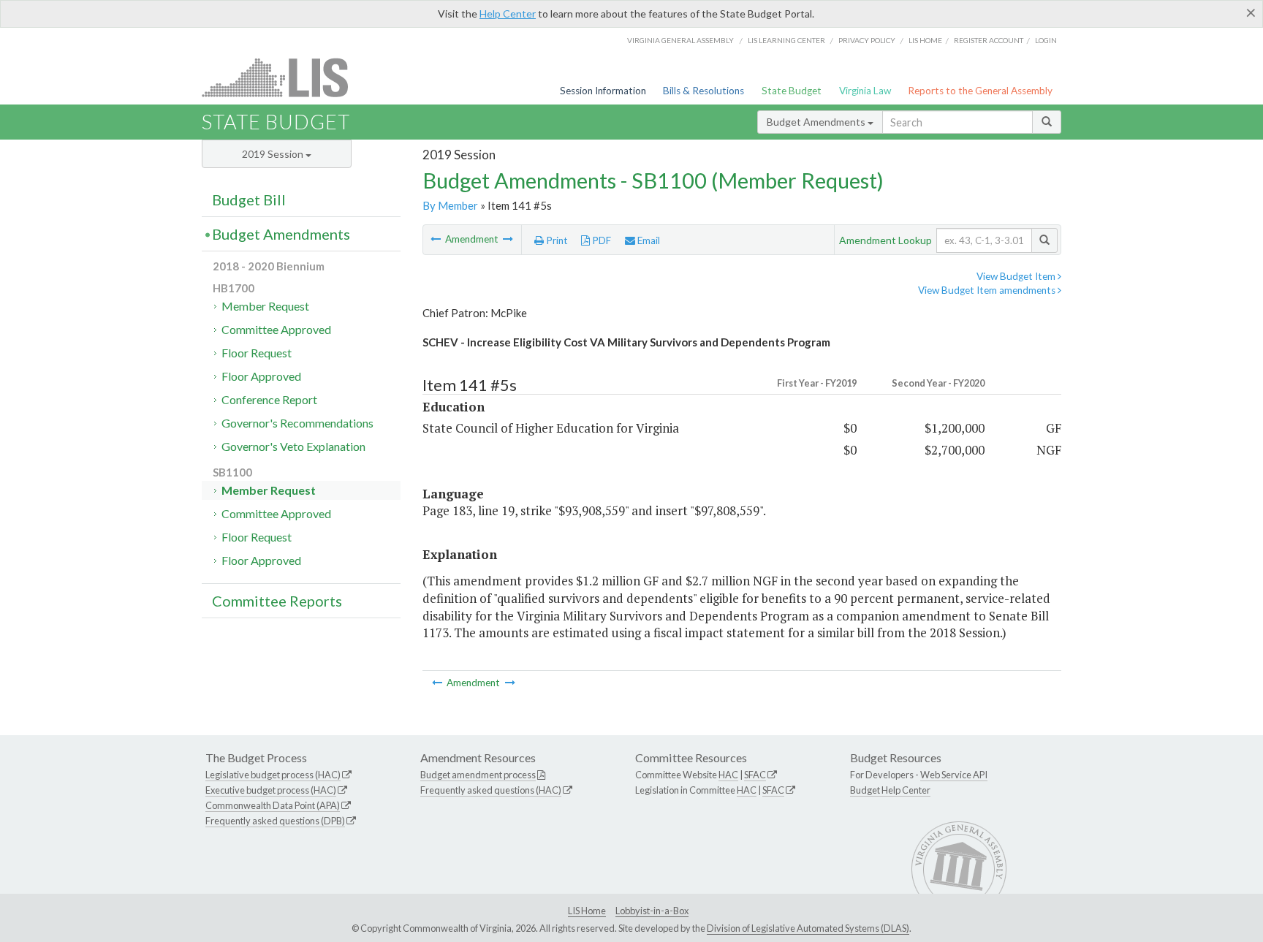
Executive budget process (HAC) (270, 790)
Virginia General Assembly (680, 40)
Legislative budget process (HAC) (273, 774)
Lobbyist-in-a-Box (652, 910)
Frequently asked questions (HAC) (490, 790)
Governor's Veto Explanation (293, 446)
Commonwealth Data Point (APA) (272, 805)
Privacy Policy (866, 40)
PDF (600, 240)
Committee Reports (277, 600)
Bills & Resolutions (703, 90)
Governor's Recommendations (297, 423)
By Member (450, 205)
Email (647, 240)
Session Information (603, 90)
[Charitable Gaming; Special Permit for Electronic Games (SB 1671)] (437, 239)
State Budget (792, 90)
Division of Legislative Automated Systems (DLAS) (808, 928)
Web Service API (953, 774)
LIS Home (587, 910)
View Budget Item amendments (988, 290)
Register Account (988, 40)
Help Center (507, 13)
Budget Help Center (890, 790)
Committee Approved (276, 329)
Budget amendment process (478, 774)
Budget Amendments (817, 121)
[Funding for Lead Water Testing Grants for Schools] (508, 239)
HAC (728, 774)
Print (556, 240)
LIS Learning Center (786, 40)
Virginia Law (865, 90)
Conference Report (269, 399)
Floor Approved (261, 376)
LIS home (925, 40)
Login (1046, 40)
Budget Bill (249, 199)
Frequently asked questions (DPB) (275, 821)
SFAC (755, 774)
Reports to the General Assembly (980, 90)
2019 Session (274, 154)
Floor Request (256, 353)
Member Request (265, 306)
